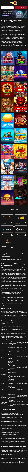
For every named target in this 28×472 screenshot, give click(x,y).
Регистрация (21, 7)
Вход (7, 7)
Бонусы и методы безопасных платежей (11, 259)
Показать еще (14, 209)
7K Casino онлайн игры (7, 257)
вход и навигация (6, 256)
